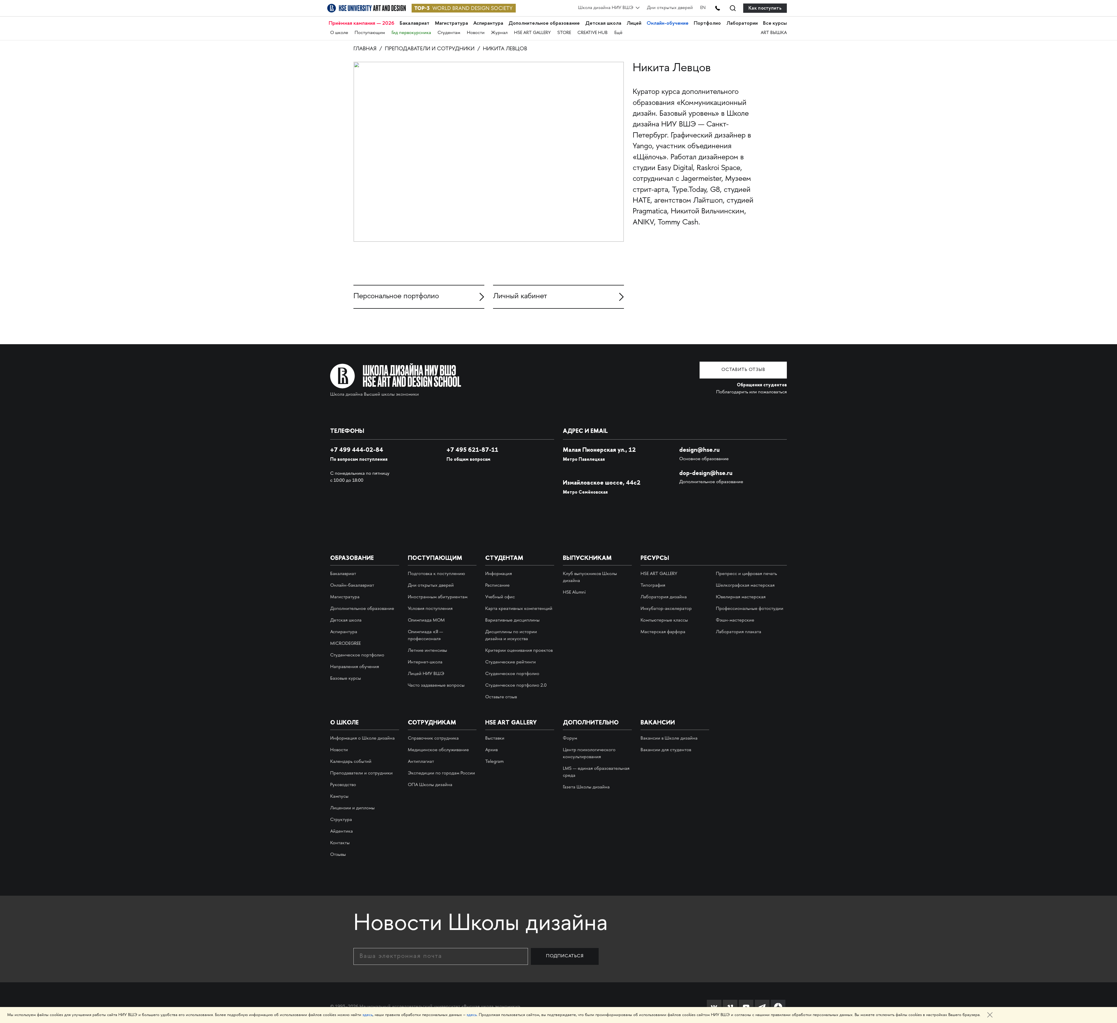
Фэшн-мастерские (735, 620)
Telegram (494, 761)
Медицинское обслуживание (438, 750)
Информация (498, 574)
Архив (491, 750)
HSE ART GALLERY (532, 33)
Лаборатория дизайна (664, 597)
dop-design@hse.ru (705, 473)
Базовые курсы (345, 678)
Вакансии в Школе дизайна (669, 738)
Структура (341, 819)
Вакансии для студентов (666, 750)
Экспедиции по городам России (441, 773)
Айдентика (341, 831)
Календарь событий (350, 761)
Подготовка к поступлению (436, 574)
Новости (476, 33)
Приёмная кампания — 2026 (361, 23)
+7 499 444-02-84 (356, 450)
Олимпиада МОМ (426, 620)
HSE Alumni (574, 592)
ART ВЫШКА (774, 33)
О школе (339, 33)
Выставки (494, 738)
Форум (570, 738)
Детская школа (603, 23)
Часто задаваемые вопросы (436, 685)
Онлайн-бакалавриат (352, 585)
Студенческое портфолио (357, 655)
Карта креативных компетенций (518, 608)
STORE (564, 33)
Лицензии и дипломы (352, 808)
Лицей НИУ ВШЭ (426, 674)
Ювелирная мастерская (741, 597)
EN (703, 8)
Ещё (618, 33)
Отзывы (338, 854)
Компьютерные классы (664, 620)
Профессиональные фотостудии (749, 608)
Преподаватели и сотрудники (429, 49)
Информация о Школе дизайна (362, 738)
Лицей (634, 23)
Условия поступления (430, 608)
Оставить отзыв (743, 369)
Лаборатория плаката (738, 632)
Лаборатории (742, 23)
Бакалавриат (414, 23)
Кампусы (339, 796)
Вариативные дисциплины (512, 620)
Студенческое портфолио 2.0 (516, 685)
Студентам (448, 33)
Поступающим (370, 33)
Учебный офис (500, 597)
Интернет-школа (425, 662)
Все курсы (775, 23)
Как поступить (765, 8)
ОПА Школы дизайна (430, 785)
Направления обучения (354, 667)
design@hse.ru (699, 450)
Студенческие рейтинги (510, 662)
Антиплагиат (421, 761)
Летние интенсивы (427, 650)
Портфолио (707, 23)
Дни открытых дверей (670, 8)
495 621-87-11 (472, 450)
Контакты (340, 843)
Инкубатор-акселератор (666, 608)
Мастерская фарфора (663, 632)
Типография (653, 585)
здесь (367, 1015)
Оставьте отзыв (501, 697)
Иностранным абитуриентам (437, 597)
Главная (364, 49)
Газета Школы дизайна (586, 787)
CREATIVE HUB (592, 33)
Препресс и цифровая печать (746, 574)
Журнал (499, 33)
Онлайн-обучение (668, 23)
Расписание (497, 585)
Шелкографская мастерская (745, 585)
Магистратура (451, 23)
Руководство (343, 785)
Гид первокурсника (411, 33)
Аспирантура (488, 23)
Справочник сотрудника (433, 738)
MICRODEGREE (345, 643)
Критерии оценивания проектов (519, 650)
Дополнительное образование (544, 23)
